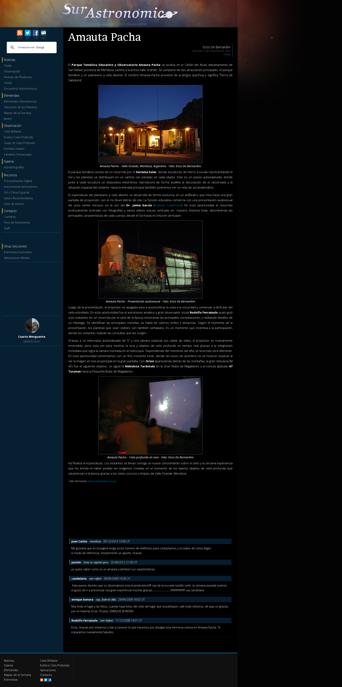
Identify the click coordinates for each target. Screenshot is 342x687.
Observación (12, 71)
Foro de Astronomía (17, 222)
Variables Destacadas (18, 154)
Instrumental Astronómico (20, 187)
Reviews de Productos (18, 77)
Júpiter (8, 118)
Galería (8, 665)
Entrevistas (11, 679)
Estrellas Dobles (14, 149)
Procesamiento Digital (18, 181)
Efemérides (11, 670)
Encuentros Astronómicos (20, 88)
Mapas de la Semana (17, 113)
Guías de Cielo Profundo (19, 143)
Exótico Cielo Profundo (18, 137)
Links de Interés (14, 204)
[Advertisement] (31, 288)
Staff (7, 228)
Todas (8, 65)
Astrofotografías (14, 167)
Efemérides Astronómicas (20, 101)
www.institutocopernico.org (102, 481)
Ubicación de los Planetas (20, 107)
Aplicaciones (48, 670)
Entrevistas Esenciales (18, 252)
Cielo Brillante (12, 131)
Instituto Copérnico (167, 205)
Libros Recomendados (18, 198)
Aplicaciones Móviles (17, 258)
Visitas (8, 83)
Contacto (10, 217)
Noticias (9, 660)
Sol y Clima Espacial (16, 192)
